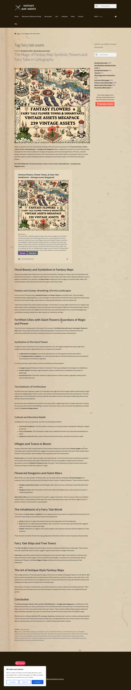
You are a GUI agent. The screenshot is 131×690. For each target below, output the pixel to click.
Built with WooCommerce (55, 679)
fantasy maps (66, 636)
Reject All (25, 682)
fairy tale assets (25, 633)
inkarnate (17, 638)
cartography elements (55, 631)
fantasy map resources (40, 636)
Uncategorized (24, 629)
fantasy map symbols (54, 636)
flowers (73, 636)
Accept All (37, 682)
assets (20, 631)
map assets (47, 638)
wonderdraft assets (65, 638)
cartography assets (42, 631)
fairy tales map (52, 633)
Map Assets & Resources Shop (31, 16)
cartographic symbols (29, 631)
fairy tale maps (35, 633)
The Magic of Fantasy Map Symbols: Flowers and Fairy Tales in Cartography (50, 57)
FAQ (15, 24)
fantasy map (75, 633)
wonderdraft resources (37, 640)
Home (16, 16)
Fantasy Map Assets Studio (42, 51)
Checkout (64, 16)
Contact (80, 16)
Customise (12, 682)
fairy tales (44, 633)
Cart (56, 16)
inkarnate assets (26, 638)
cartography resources (69, 631)
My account (48, 16)
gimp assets (80, 636)
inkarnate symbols (37, 638)
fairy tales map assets (64, 633)
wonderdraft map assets (79, 638)
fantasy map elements (26, 636)
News (73, 16)
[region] (25, 676)
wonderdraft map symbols (22, 640)
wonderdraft (55, 638)
